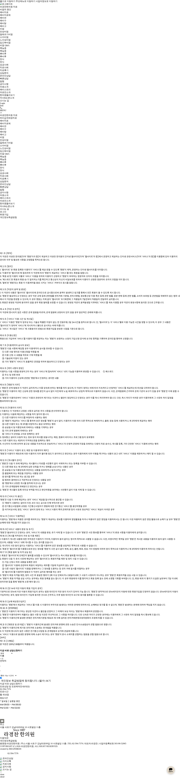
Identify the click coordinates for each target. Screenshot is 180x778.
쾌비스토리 (5, 89)
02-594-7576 (5, 689)
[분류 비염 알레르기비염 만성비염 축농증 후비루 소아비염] (90, 653)
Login (2, 103)
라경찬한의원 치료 (8, 7)
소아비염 (4, 37)
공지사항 (4, 84)
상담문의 (4, 73)
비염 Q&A (4, 45)
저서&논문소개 (7, 98)
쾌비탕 (3, 23)
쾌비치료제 (5, 15)
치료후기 (4, 70)
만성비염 (4, 31)
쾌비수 (3, 20)
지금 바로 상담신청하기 (11, 684)
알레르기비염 (6, 34)
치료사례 (4, 67)
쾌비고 (3, 26)
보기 (48, 680)
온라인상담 (5, 76)
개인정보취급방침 (8, 741)
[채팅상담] (171, 770)
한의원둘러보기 (7, 95)
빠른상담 (4, 78)
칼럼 (2, 81)
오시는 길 (4, 100)
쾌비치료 (4, 12)
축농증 (3, 48)
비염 (2, 29)
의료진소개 (5, 92)
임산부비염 (5, 43)
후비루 (3, 54)
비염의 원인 (5, 9)
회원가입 (4, 214)
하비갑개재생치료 (8, 118)
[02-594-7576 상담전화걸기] (1, 108)
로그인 (3, 212)
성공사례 (4, 65)
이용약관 (4, 738)
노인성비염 (5, 40)
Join (1, 105)
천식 (2, 59)
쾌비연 (3, 18)
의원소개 (4, 87)
